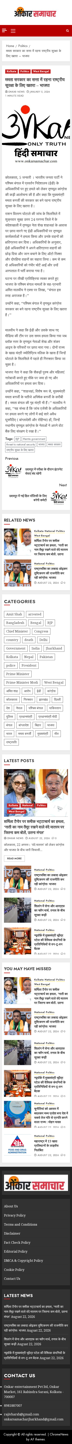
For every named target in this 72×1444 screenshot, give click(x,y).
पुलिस (9, 716)
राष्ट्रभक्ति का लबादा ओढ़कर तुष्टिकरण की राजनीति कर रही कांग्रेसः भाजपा (50, 573)
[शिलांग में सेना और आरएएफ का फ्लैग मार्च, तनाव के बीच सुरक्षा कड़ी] (17, 910)
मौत (56, 733)
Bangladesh (15, 623)
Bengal (35, 623)
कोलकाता (11, 699)
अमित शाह (12, 691)
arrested (34, 614)
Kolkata (11, 71)
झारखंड (43, 699)
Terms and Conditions (20, 1224)
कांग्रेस (51, 691)
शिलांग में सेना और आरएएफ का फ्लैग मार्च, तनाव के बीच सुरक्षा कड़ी (49, 910)
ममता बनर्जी (24, 733)
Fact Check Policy (17, 1242)
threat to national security (20, 444)
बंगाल (9, 725)
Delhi (43, 640)
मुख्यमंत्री (42, 733)
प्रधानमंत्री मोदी (47, 716)
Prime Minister (17, 674)
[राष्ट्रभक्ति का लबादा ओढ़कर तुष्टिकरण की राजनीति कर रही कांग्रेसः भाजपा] (17, 572)
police (10, 665)
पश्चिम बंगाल (36, 708)
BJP (17, 439)
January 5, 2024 (40, 92)
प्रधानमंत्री (25, 716)
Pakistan (46, 657)
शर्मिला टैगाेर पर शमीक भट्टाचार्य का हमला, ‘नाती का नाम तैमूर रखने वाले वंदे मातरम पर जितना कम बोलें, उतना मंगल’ (51, 549)
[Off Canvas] (4, 30)
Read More (14, 858)
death (28, 640)
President (29, 665)
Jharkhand (54, 648)
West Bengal (41, 71)
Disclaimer (12, 1233)
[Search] (67, 31)
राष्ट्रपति (11, 742)
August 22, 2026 (48, 583)
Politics (24, 71)
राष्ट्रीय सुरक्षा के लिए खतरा (20, 450)
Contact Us (12, 1278)
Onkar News (16, 92)
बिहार (38, 725)
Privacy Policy (15, 1215)
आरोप (27, 691)
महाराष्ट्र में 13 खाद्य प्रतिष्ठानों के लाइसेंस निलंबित (46, 1145)
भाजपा (41, 444)
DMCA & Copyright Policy (23, 1260)
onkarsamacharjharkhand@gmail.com (33, 1419)
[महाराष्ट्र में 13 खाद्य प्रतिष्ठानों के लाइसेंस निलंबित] (17, 1145)
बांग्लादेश (24, 725)
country (12, 640)
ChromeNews (59, 1434)
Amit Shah (14, 614)
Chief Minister (17, 631)
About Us (11, 1206)
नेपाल (19, 708)
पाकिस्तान (55, 708)
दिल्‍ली (57, 699)
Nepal (28, 657)
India (36, 648)
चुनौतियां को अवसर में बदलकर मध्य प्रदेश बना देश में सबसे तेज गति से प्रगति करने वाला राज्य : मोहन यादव (51, 1115)
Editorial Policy (15, 1251)
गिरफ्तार (28, 699)
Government (15, 648)
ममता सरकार (54, 444)
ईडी (39, 691)
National (50, 531)
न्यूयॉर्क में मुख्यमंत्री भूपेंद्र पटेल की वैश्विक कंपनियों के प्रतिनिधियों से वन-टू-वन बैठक (50, 942)
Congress (41, 631)
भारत (9, 733)
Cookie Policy (14, 1269)
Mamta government (34, 439)
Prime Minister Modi (22, 682)
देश (8, 708)
